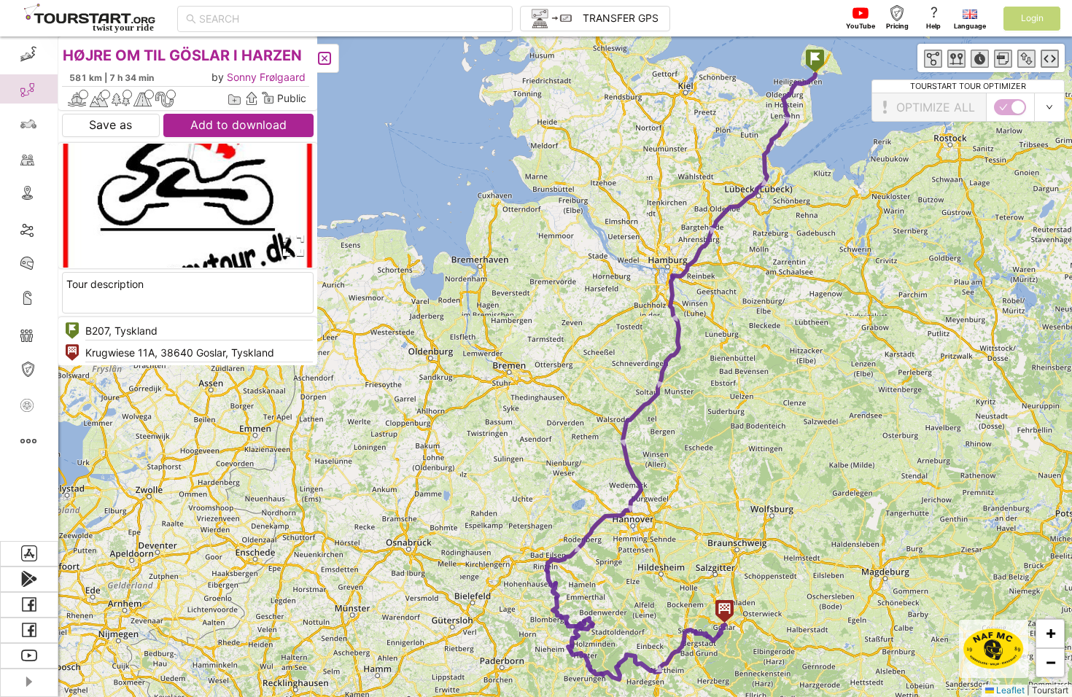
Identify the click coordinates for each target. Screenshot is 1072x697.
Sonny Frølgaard (266, 77)
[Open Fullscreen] (290, 246)
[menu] (29, 288)
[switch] (1010, 107)
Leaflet (1009, 690)
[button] (815, 62)
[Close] (324, 58)
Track (52, 228)
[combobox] (351, 18)
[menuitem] (29, 54)
